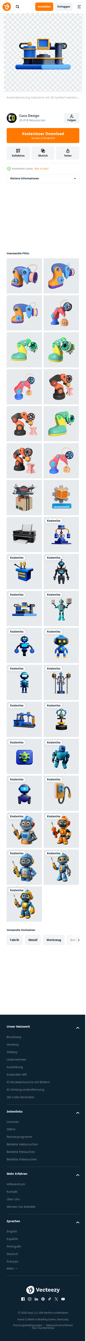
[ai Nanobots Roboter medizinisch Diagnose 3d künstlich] (24, 1236)
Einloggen (63, 6)
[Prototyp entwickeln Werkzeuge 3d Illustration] (24, 756)
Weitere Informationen (24, 178)
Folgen (71, 120)
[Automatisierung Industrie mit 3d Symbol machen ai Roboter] (24, 830)
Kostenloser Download (43, 135)
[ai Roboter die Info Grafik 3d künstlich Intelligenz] (24, 1015)
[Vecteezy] (7, 7)
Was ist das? (41, 168)
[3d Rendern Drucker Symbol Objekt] (24, 793)
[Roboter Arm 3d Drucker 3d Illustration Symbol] (24, 276)
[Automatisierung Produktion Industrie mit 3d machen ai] (24, 978)
